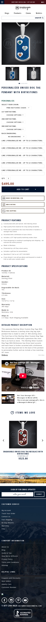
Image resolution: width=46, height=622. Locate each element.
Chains (28, 13)
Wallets (39, 13)
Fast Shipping (7, 520)
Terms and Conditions (10, 562)
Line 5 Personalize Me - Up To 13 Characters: (22, 170)
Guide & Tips (7, 553)
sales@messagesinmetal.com (30, 606)
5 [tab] (25, 83)
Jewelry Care (6, 584)
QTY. (3, 178)
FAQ (3, 529)
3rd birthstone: (9, 126)
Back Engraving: (9, 133)
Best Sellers (6, 581)
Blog (3, 550)
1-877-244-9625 (31, 2)
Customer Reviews (9, 587)
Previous (3, 440)
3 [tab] (22, 83)
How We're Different (10, 556)
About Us (5, 547)
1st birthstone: (9, 112)
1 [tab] (19, 83)
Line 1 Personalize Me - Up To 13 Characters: (22, 141)
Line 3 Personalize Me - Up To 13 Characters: (22, 156)
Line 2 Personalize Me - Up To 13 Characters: (22, 148)
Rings (7, 13)
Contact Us (6, 517)
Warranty (5, 526)
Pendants (17, 13)
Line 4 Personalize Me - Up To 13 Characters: (22, 163)
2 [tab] (20, 83)
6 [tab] (26, 83)
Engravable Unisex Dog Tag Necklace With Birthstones (23, 453)
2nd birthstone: (9, 119)
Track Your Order (8, 513)
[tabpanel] (12, 73)
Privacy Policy (7, 559)
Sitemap (5, 565)
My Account (6, 510)
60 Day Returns (8, 523)
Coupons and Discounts (11, 578)
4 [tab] (23, 83)
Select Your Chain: (10, 105)
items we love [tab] (25, 412)
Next (42, 440)
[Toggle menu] (2, 2)
